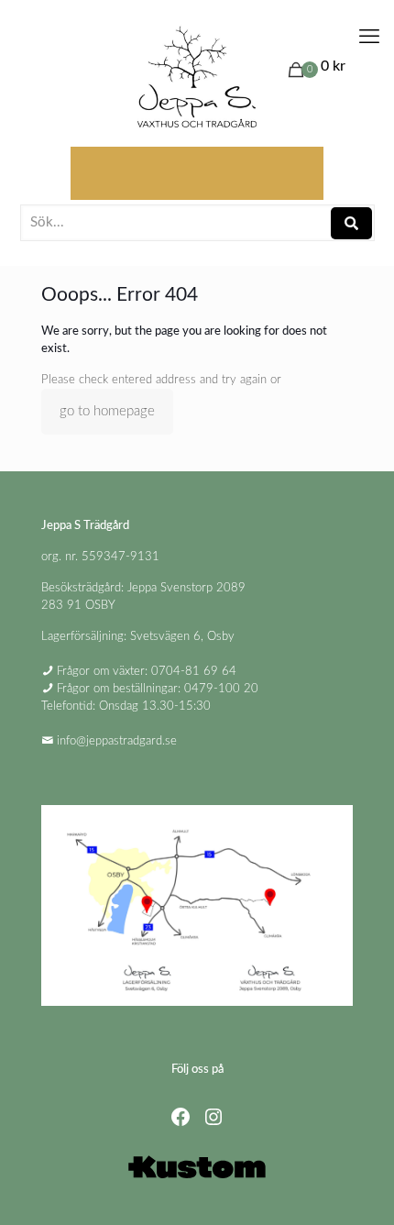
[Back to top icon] (356, 1187)
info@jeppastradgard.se (117, 741)
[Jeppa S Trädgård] (197, 78)
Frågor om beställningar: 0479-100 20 (157, 689)
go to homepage (107, 411)
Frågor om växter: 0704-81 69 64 (146, 672)
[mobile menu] (369, 36)
